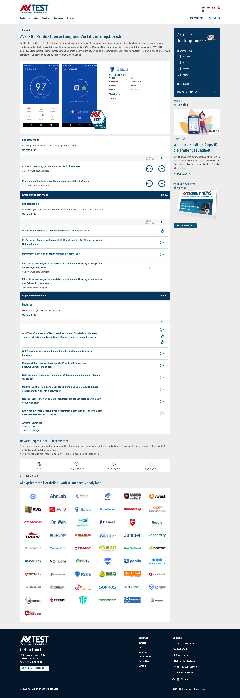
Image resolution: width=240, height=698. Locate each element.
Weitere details (28, 476)
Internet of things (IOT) (188, 92)
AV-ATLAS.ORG (214, 18)
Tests (22, 18)
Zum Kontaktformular (33, 668)
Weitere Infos (29, 150)
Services (46, 18)
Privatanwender (184, 51)
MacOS (185, 62)
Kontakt (71, 18)
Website (113, 94)
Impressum (200, 689)
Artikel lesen (180, 174)
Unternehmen (183, 84)
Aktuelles (33, 18)
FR (214, 11)
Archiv (112, 98)
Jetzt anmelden (184, 225)
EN (208, 11)
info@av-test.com (187, 661)
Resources (58, 18)
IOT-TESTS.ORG (196, 18)
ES (219, 11)
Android (186, 68)
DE (203, 11)
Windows (186, 56)
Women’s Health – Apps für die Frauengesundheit (196, 147)
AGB (175, 689)
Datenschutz (185, 689)
